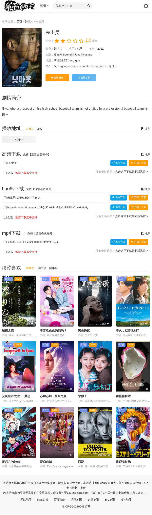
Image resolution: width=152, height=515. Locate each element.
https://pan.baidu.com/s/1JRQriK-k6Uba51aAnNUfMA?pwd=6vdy (47, 207)
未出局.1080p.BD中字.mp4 (24, 197)
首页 (19, 21)
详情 (112, 66)
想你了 (82, 396)
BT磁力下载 (139, 162)
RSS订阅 (42, 499)
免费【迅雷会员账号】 (37, 154)
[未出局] (22, 57)
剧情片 (29, 21)
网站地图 (25, 499)
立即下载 (85, 77)
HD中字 (19, 139)
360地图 (109, 499)
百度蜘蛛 (59, 499)
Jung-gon (74, 60)
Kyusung (86, 54)
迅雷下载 (120, 162)
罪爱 (81, 461)
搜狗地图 (126, 499)
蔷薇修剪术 (123, 396)
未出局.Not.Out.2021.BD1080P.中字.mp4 (32, 242)
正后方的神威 (11, 461)
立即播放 (58, 77)
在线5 (29, 128)
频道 (43, 6)
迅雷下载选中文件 (26, 172)
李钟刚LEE (60, 60)
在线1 (40, 128)
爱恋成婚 (46, 461)
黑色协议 (84, 330)
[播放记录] (146, 6)
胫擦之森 (8, 330)
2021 (100, 48)
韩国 (80, 48)
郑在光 (58, 54)
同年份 (53, 268)
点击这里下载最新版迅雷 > (131, 171)
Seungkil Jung (72, 54)
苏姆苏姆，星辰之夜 (53, 396)
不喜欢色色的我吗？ (53, 330)
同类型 (30, 268)
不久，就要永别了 (128, 330)
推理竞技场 (123, 461)
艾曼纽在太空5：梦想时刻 (19, 396)
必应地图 (93, 499)
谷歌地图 (76, 499)
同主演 (42, 268)
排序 (147, 128)
